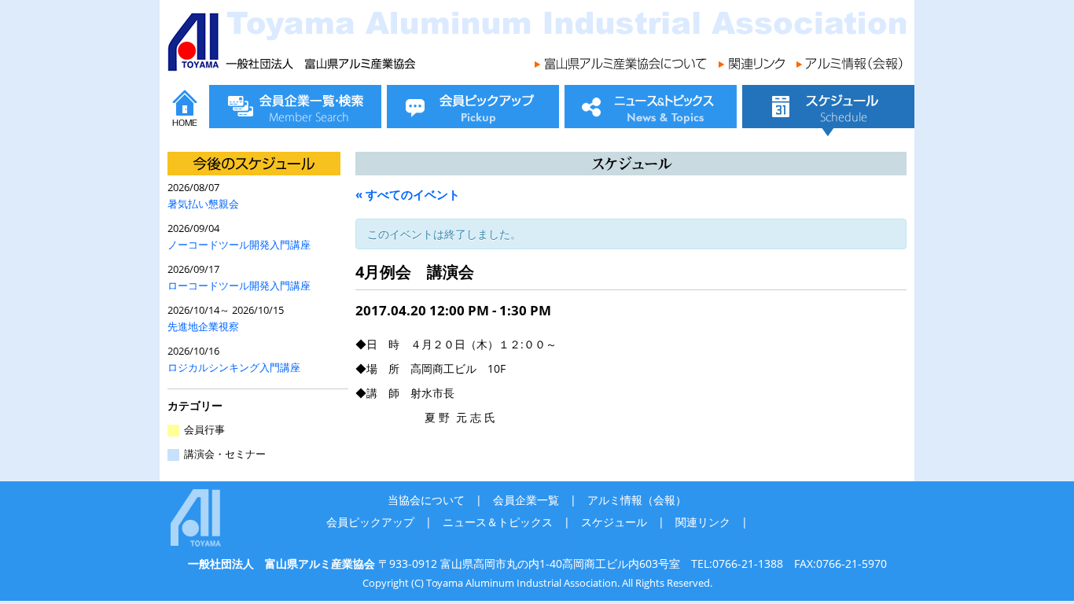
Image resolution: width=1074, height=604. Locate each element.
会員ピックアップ (370, 521)
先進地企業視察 (203, 326)
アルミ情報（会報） (636, 499)
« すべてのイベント (407, 194)
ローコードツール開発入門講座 (239, 286)
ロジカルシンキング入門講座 (233, 367)
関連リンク (702, 521)
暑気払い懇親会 (203, 204)
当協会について (426, 499)
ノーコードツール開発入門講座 (239, 245)
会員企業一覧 (526, 499)
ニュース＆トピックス (498, 521)
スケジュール (614, 521)
